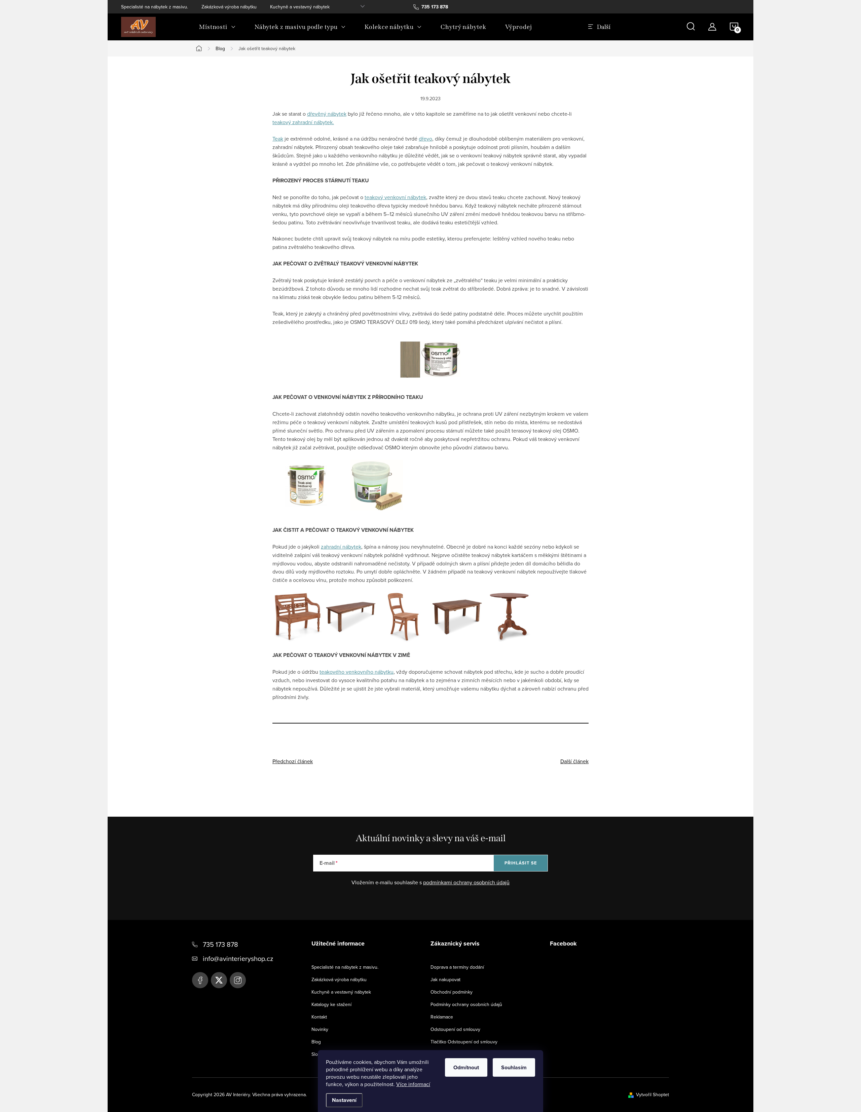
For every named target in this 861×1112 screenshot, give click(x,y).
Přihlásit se (520, 863)
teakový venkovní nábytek (395, 197)
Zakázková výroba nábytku (229, 6)
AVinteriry (219, 980)
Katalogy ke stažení (331, 1004)
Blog (316, 1041)
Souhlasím (514, 1067)
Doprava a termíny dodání (457, 967)
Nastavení (344, 1100)
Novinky (319, 1029)
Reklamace (441, 1017)
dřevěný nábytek (326, 113)
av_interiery (238, 980)
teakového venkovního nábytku (357, 671)
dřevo (425, 138)
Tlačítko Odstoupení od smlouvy (463, 1042)
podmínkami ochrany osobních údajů (466, 882)
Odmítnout (466, 1067)
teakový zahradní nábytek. (303, 122)
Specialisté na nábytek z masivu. (154, 6)
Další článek (574, 761)
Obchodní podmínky (451, 992)
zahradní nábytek (341, 546)
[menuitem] (217, 26)
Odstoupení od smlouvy (455, 1029)
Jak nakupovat (445, 979)
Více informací (413, 1084)
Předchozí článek (292, 761)
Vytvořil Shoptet (652, 1094)
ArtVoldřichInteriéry (200, 980)
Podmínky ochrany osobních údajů (466, 1004)
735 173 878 (220, 944)
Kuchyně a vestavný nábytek (300, 6)
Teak (277, 138)
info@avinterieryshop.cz (238, 958)
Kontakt (319, 1016)
